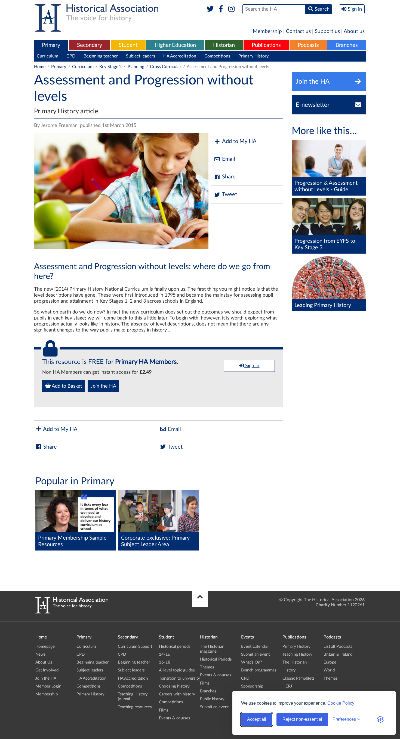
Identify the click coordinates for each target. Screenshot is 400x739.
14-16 (164, 654)
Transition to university (179, 678)
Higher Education (175, 45)
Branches (347, 45)
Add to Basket (66, 386)
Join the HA (103, 386)
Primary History (253, 56)
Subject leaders (140, 56)
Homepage (45, 646)
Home (39, 67)
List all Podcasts (338, 646)
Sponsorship (252, 686)
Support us (327, 31)
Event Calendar (254, 646)
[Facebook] (220, 9)
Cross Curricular (165, 67)
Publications (266, 45)
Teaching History (297, 654)
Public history (212, 699)
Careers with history (177, 694)
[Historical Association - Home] (71, 612)
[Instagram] (231, 9)
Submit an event (214, 707)
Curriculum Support (135, 646)
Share (229, 177)
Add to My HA (239, 141)
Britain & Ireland (338, 654)
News (40, 654)
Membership (267, 31)
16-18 (164, 662)
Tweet (229, 194)
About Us (43, 662)
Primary (51, 45)
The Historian (294, 662)
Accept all (256, 719)
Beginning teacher (101, 56)
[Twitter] (210, 9)
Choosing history (174, 686)
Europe (330, 662)
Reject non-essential (302, 719)
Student (128, 45)
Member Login (48, 686)
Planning (136, 67)
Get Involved (47, 670)
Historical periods (174, 646)
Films (163, 710)
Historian (224, 45)
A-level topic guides (177, 670)
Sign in (251, 365)
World (329, 670)
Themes (207, 667)
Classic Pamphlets (298, 678)
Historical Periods (216, 659)
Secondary (89, 45)
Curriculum (47, 56)
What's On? (251, 662)
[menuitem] (51, 45)
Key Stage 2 (110, 67)
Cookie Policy (340, 703)
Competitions (217, 56)
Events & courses (174, 718)
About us (354, 31)
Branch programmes (258, 670)
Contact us (298, 31)
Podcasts (308, 45)
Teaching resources (135, 707)
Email (228, 159)
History (289, 670)
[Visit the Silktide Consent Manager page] (380, 719)
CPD (70, 56)
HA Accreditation (179, 56)
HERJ (287, 686)
